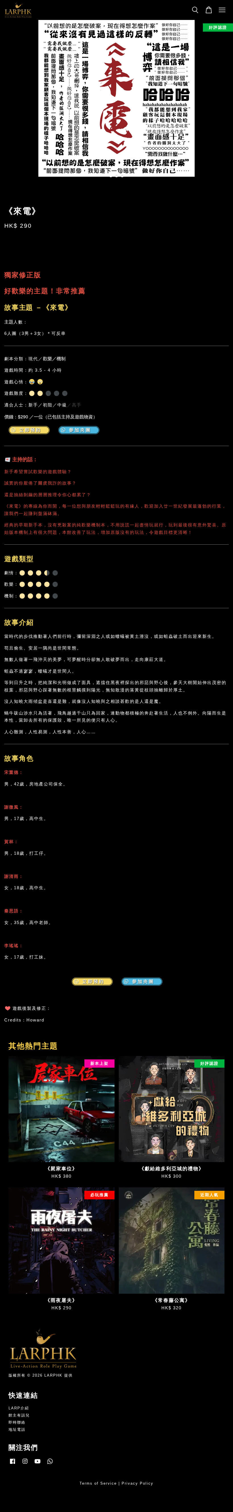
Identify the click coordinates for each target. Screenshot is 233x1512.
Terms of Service (98, 1483)
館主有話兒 (19, 1415)
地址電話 (17, 1429)
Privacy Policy (137, 1483)
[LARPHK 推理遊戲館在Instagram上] (25, 1464)
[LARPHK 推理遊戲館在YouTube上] (37, 1464)
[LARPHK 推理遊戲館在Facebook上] (12, 1464)
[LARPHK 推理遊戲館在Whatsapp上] (50, 1464)
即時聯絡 (17, 1422)
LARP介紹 (19, 1408)
